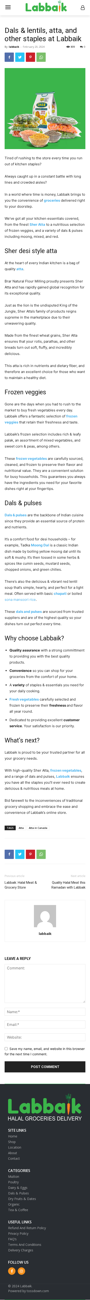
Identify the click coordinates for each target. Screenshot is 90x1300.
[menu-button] (8, 8)
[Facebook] (9, 57)
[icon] (82, 8)
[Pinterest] (30, 57)
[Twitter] (19, 57)
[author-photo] (45, 927)
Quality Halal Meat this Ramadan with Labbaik (68, 885)
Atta (21, 828)
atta (19, 269)
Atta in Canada (38, 828)
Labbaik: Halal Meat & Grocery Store (21, 885)
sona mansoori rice (20, 599)
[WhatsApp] (41, 57)
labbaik (14, 46)
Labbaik (63, 776)
